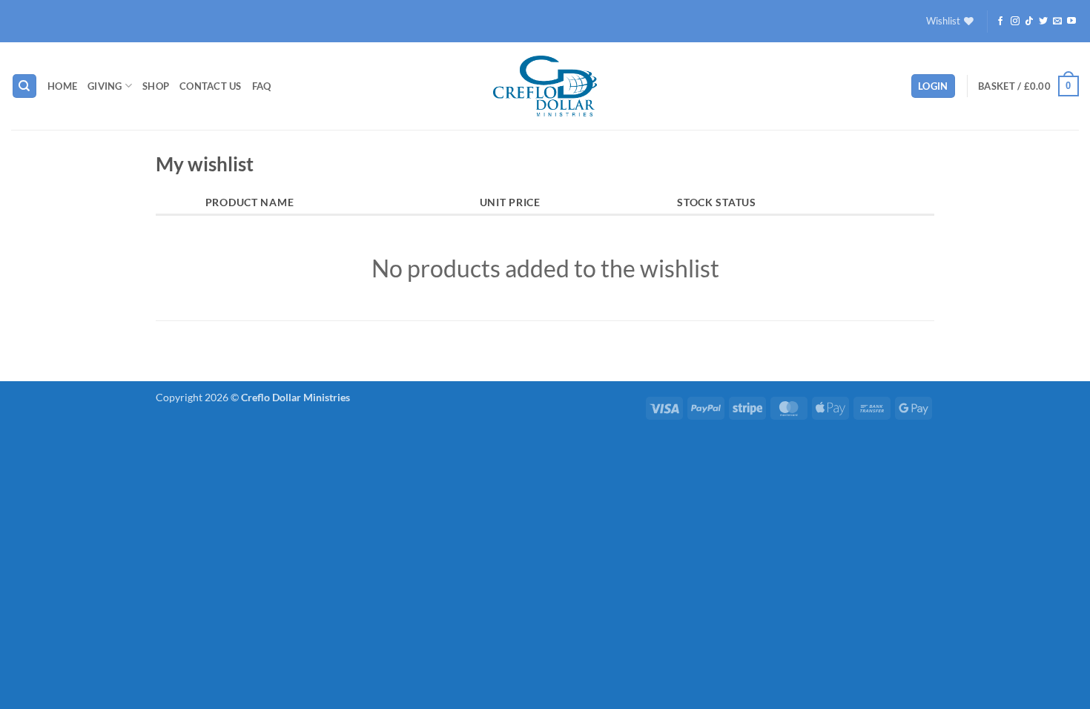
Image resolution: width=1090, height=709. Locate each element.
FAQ (261, 86)
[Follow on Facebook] (1000, 21)
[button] (933, 86)
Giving (104, 86)
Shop (155, 86)
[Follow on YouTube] (1071, 21)
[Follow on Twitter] (1043, 21)
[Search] (24, 86)
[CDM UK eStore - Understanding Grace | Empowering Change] (545, 86)
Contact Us (210, 86)
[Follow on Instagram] (1015, 21)
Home (62, 86)
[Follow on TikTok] (1029, 21)
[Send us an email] (1057, 21)
